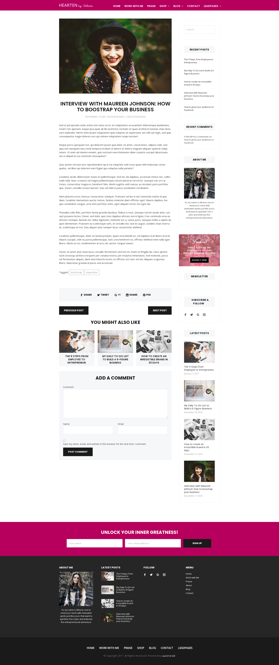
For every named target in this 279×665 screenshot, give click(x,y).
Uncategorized (136, 116)
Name (66, 424)
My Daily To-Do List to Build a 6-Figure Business (115, 359)
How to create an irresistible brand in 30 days (154, 359)
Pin (148, 294)
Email (121, 424)
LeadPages (211, 6)
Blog (176, 6)
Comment (68, 387)
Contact (193, 6)
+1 (119, 294)
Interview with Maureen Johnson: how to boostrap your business (199, 95)
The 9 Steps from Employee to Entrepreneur (76, 359)
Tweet (105, 294)
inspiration (92, 272)
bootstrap (76, 272)
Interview (91, 116)
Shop (163, 6)
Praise (151, 6)
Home (116, 6)
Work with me (133, 6)
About (189, 585)
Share (88, 294)
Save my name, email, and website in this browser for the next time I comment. (104, 444)
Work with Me (192, 577)
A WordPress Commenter (196, 136)
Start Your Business (111, 116)
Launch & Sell (168, 655)
